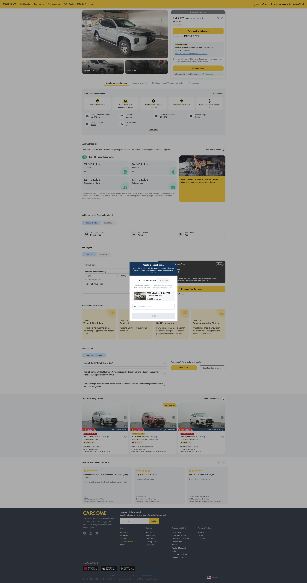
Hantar (153, 316)
